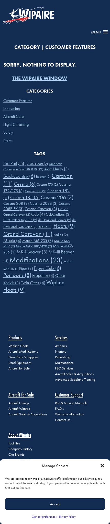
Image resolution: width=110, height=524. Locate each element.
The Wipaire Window (39, 78)
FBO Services (64, 368)
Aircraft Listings (18, 403)
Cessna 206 (57, 197)
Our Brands (16, 454)
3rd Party (14, 163)
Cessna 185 (25, 197)
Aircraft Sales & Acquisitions (74, 374)
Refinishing (62, 357)
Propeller (43, 275)
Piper (26, 268)
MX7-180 (10, 269)
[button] (102, 465)
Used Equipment (19, 363)
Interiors (60, 351)
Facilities (14, 443)
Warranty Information (69, 414)
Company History (20, 449)
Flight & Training (16, 124)
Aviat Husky (56, 169)
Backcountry (19, 176)
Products (15, 337)
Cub (38, 214)
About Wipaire (19, 435)
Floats (64, 226)
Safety (8, 132)
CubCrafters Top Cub (20, 220)
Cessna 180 (35, 191)
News (8, 140)
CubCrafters (58, 214)
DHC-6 (45, 226)
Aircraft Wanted (19, 408)
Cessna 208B (44, 203)
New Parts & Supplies (23, 357)
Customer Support (69, 394)
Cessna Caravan (41, 208)
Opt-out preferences (44, 517)
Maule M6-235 (37, 240)
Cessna (25, 184)
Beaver (43, 176)
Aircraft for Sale (19, 368)
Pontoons (17, 275)
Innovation (11, 108)
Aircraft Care (13, 116)
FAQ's (59, 408)
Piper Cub (47, 268)
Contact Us (62, 420)
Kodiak (60, 234)
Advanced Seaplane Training (75, 379)
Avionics (61, 346)
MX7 (68, 261)
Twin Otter (33, 283)
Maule (12, 240)
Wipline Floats (18, 346)
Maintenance (64, 363)
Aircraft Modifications (23, 351)
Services (61, 337)
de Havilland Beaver (54, 220)
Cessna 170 (47, 184)
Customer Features (17, 100)
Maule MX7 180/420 (34, 246)
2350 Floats (37, 163)
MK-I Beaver (32, 252)
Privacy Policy (67, 517)
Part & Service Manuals (71, 403)
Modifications (36, 260)
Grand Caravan (27, 234)
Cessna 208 (16, 203)
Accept (55, 504)
